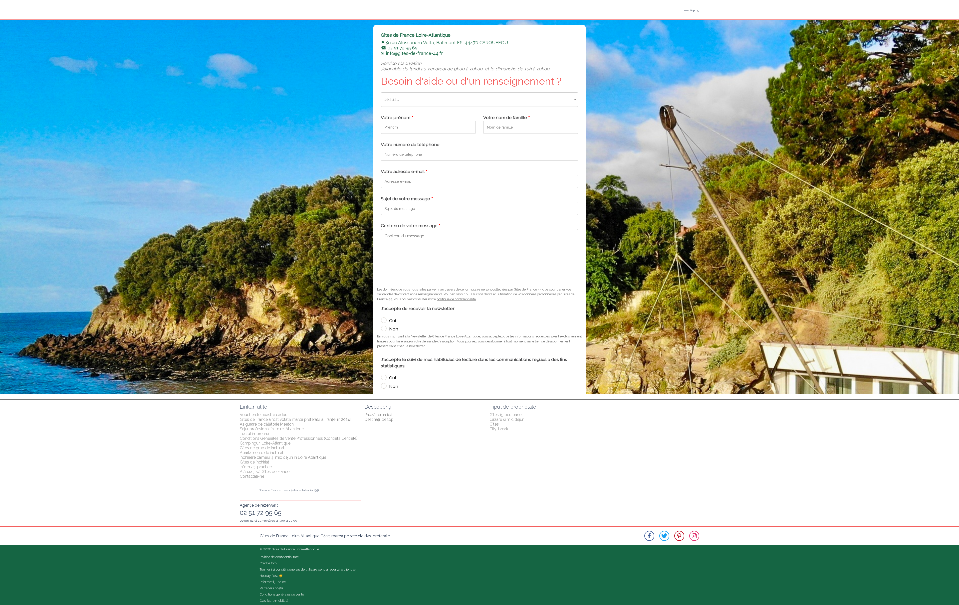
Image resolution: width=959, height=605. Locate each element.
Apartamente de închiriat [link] (261, 452)
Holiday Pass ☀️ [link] (271, 576)
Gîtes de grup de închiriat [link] (262, 448)
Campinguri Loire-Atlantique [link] (265, 443)
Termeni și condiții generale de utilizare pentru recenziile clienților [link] (308, 569)
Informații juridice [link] (273, 582)
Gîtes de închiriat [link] (254, 462)
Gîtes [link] (494, 424)
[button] (691, 10)
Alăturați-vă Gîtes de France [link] (264, 471)
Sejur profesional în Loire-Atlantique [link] (272, 429)
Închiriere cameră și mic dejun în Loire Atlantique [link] (283, 457)
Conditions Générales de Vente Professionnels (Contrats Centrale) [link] (298, 438)
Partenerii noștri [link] (271, 588)
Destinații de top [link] (379, 419)
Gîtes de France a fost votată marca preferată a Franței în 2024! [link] (295, 419)
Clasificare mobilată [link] (274, 601)
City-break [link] (498, 429)
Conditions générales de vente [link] (282, 594)
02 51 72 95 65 (260, 512)
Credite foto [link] (268, 563)
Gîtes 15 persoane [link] (505, 414)
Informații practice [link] (256, 466)
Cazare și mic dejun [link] (506, 419)
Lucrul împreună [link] (254, 433)
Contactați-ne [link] (252, 476)
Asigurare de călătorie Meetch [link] (267, 424)
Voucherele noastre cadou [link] (263, 414)
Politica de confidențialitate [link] (279, 557)
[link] (649, 536)
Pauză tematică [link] (378, 414)
